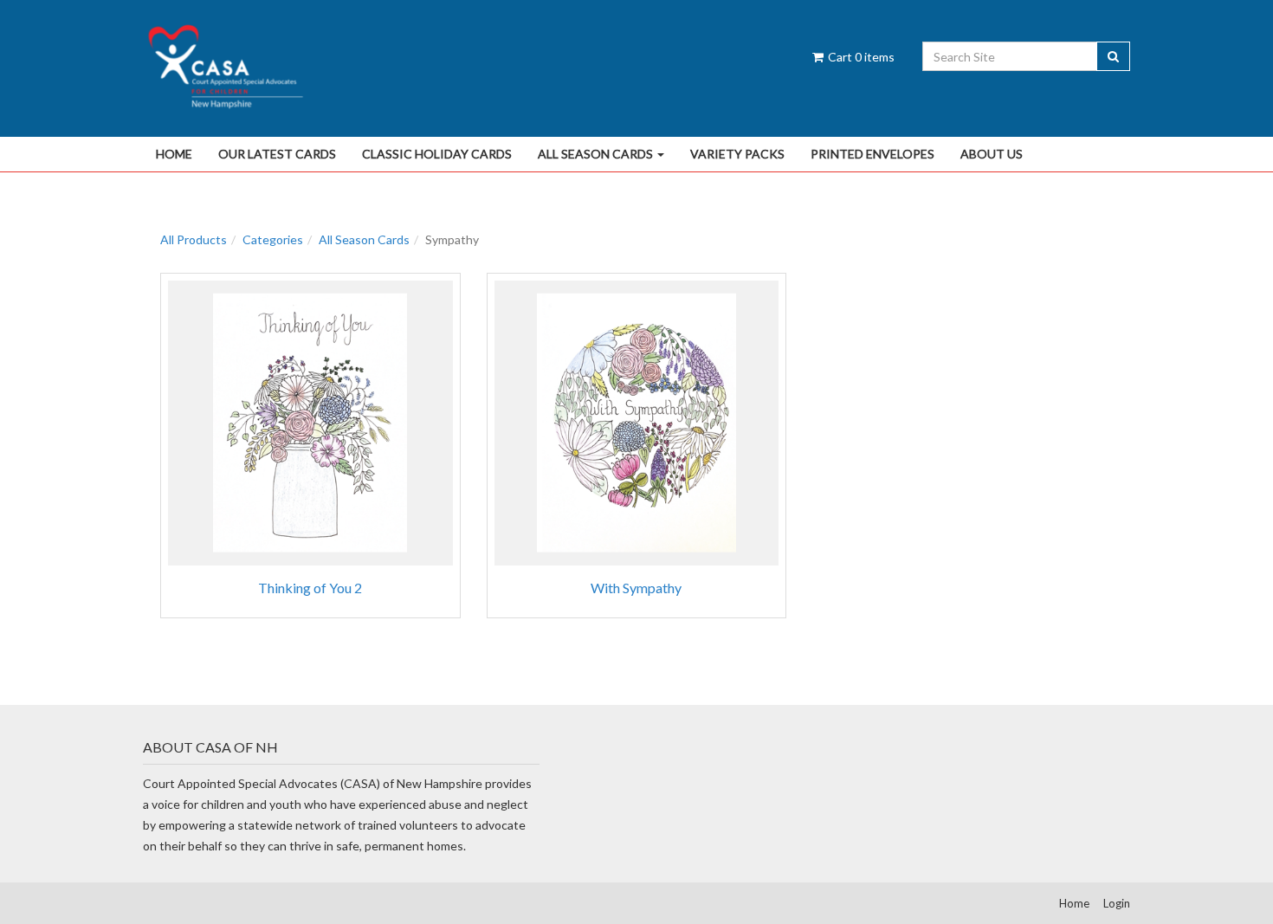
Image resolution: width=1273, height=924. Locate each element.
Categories (272, 239)
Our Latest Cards (277, 153)
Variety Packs (737, 153)
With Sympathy (636, 587)
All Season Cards (597, 153)
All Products (193, 239)
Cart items (860, 56)
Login (1116, 903)
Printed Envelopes (872, 153)
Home (174, 153)
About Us (991, 153)
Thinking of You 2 (310, 587)
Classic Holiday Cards (437, 153)
